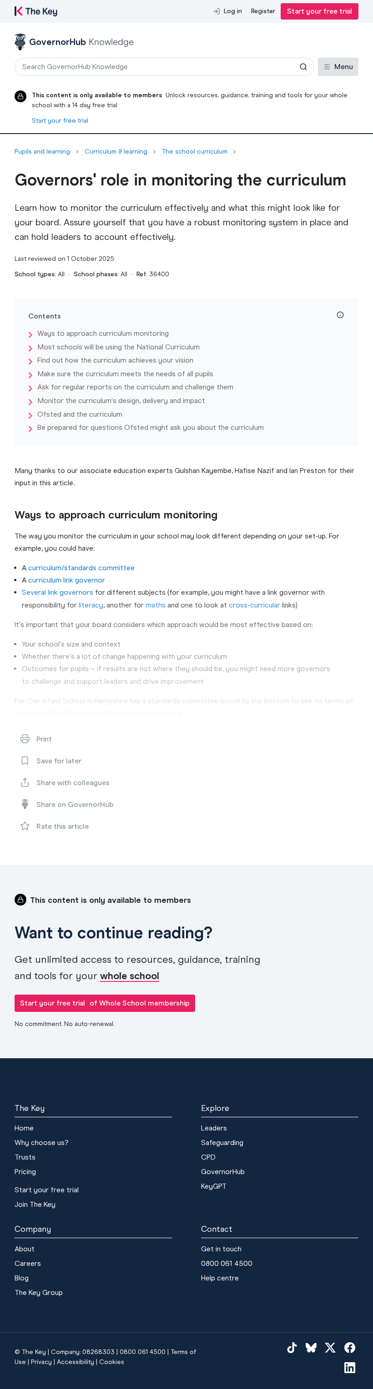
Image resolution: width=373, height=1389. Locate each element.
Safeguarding (222, 1142)
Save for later (58, 761)
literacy (91, 605)
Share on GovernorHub (75, 804)
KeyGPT (214, 1186)
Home (24, 1128)
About (25, 1249)
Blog (22, 1278)
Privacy (41, 1362)
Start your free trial (319, 11)
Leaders (214, 1128)
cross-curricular (254, 605)
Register (263, 11)
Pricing (25, 1171)
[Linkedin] (350, 1367)
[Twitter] (330, 1347)
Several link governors (57, 592)
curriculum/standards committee (81, 567)
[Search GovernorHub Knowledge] (303, 66)
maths (156, 605)
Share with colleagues (73, 782)
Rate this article (62, 826)
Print (44, 739)
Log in (233, 11)
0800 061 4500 (226, 1263)
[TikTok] (292, 1347)
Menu (343, 66)
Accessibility (75, 1362)
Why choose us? (42, 1142)
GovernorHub (223, 1171)
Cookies (111, 1362)
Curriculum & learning (116, 152)
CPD (208, 1157)
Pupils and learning (42, 152)
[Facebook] (350, 1347)
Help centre (220, 1278)
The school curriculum (194, 152)
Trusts (25, 1157)
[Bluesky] (311, 1347)
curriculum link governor (66, 580)
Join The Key (35, 1204)
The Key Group (39, 1292)
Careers (28, 1263)
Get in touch (221, 1249)
